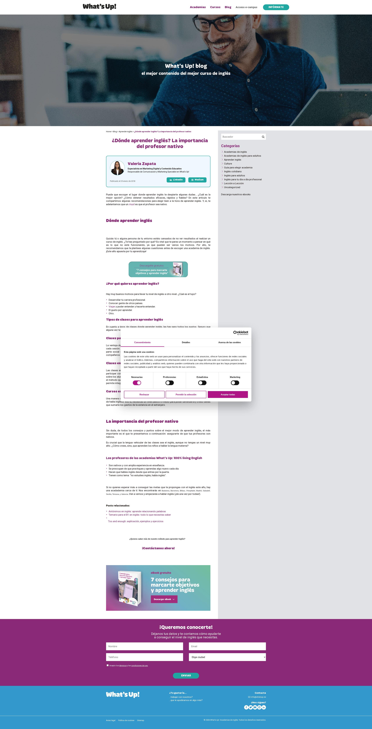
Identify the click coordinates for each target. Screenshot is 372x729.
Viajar (112, 306)
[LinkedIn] (264, 707)
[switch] (170, 382)
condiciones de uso (139, 665)
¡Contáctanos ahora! (158, 548)
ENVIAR (186, 676)
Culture (228, 163)
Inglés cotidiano (233, 171)
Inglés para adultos (234, 175)
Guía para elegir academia (238, 167)
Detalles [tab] (186, 342)
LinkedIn (178, 180)
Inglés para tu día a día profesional (243, 179)
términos (123, 665)
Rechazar (144, 394)
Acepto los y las (128, 665)
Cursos (215, 7)
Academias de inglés (235, 151)
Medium (199, 180)
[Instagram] (259, 707)
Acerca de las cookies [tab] (229, 342)
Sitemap (140, 720)
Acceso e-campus (246, 7)
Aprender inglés (125, 131)
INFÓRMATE (276, 7)
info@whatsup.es (258, 697)
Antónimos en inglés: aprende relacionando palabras (137, 511)
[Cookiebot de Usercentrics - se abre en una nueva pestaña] (235, 333)
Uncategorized (232, 187)
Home (108, 131)
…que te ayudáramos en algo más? (186, 700)
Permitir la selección (186, 394)
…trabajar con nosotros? (181, 697)
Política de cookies (126, 720)
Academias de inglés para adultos (242, 155)
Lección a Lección (234, 183)
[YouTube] (255, 707)
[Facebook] (246, 707)
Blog (228, 7)
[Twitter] (250, 707)
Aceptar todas (228, 394)
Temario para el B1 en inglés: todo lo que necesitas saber (140, 514)
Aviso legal (110, 720)
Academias (198, 7)
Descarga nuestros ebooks (236, 194)
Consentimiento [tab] (142, 342)
